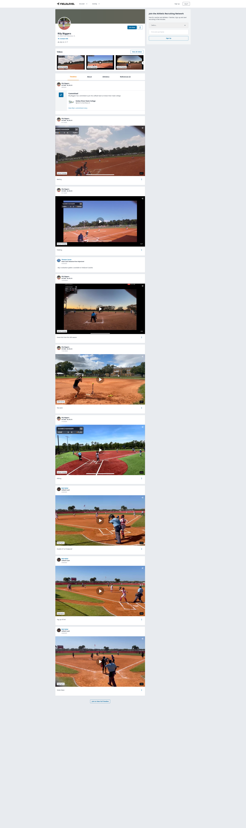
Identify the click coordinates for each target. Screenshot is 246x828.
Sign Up (168, 38)
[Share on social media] (140, 27)
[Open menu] (141, 179)
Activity (94, 4)
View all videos (137, 52)
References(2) (125, 77)
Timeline (73, 77)
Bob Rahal (65, 488)
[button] (141, 179)
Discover (82, 4)
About (89, 77)
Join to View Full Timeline (100, 701)
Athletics (106, 77)
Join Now (132, 27)
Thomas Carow (66, 259)
